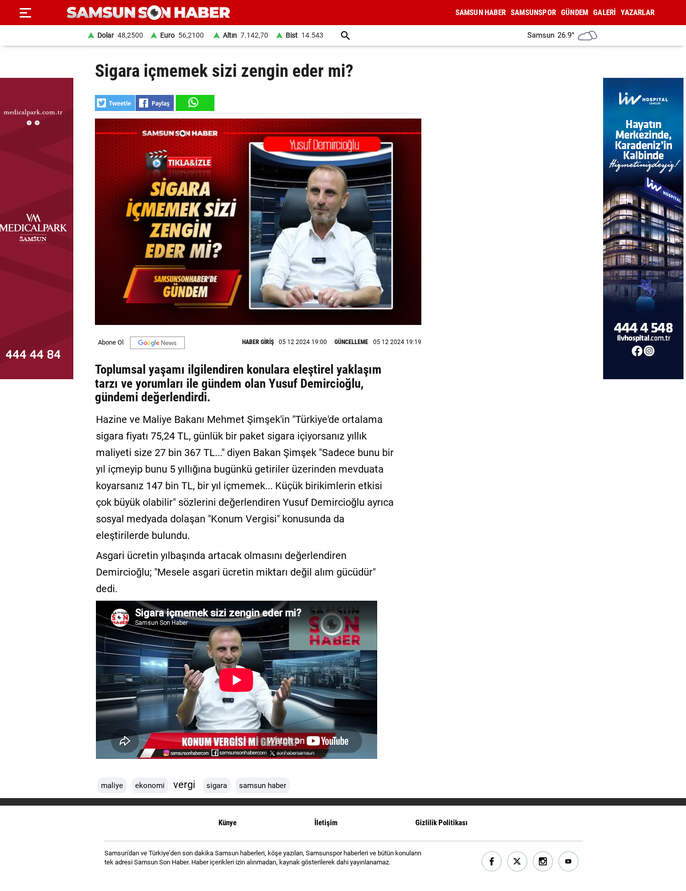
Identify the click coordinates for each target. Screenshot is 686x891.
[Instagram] (543, 861)
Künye (227, 822)
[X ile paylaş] (115, 103)
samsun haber (262, 785)
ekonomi (150, 785)
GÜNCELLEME (351, 342)
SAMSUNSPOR (533, 12)
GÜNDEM (574, 12)
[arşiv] (345, 35)
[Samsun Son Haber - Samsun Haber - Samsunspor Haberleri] (148, 13)
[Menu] (25, 12)
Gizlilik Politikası (441, 822)
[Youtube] (568, 861)
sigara (216, 785)
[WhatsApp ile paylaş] (194, 103)
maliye (112, 785)
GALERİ (604, 12)
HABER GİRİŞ (258, 342)
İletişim (325, 822)
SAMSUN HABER (480, 12)
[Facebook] (492, 861)
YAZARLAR (637, 12)
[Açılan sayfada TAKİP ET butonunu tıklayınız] (157, 343)
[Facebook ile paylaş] (155, 103)
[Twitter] (517, 861)
